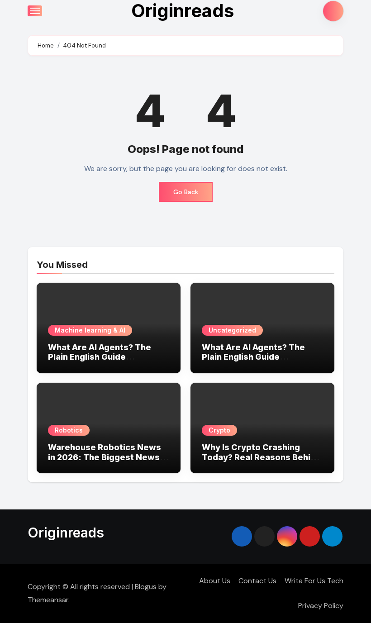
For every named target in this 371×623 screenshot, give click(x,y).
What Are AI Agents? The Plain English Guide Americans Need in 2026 (99, 356)
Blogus (146, 586)
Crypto (219, 430)
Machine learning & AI (90, 330)
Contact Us (257, 580)
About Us (214, 580)
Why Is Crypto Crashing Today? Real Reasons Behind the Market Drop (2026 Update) (261, 461)
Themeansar (48, 599)
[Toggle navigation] (35, 10)
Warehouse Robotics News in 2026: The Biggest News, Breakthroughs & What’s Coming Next (105, 461)
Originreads (66, 532)
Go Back (185, 192)
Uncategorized (232, 330)
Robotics (69, 430)
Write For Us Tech (314, 580)
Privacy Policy (320, 605)
